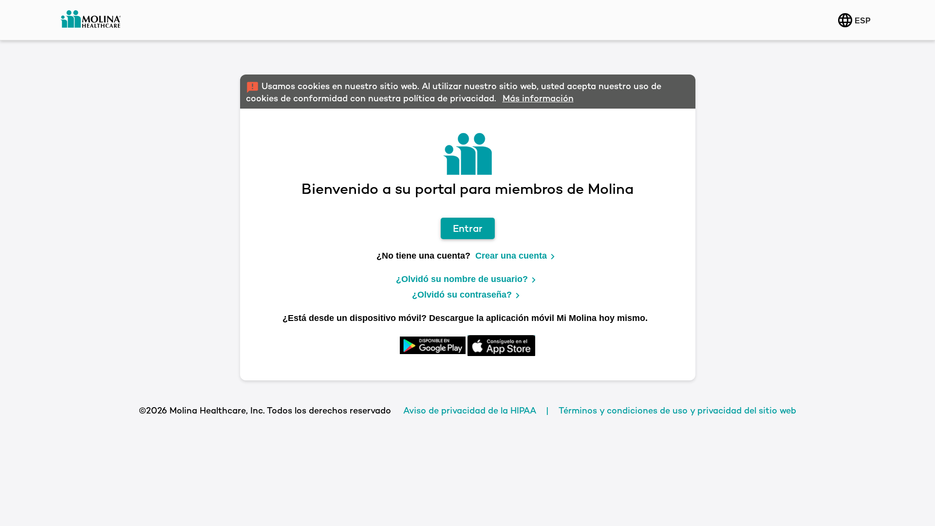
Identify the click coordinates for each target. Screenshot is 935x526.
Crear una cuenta (511, 256)
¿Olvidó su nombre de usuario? (462, 279)
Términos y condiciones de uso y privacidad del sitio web (677, 410)
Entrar (468, 228)
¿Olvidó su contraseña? (462, 295)
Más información (538, 98)
